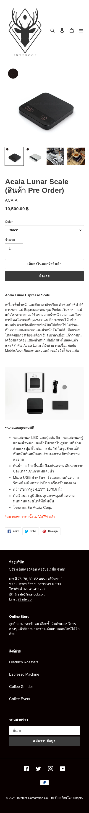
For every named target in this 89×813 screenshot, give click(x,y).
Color (9, 221)
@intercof (25, 599)
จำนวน (10, 240)
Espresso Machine (24, 674)
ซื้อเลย (44, 276)
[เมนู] (81, 30)
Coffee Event (19, 699)
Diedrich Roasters (23, 662)
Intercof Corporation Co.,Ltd (35, 798)
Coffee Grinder (21, 687)
